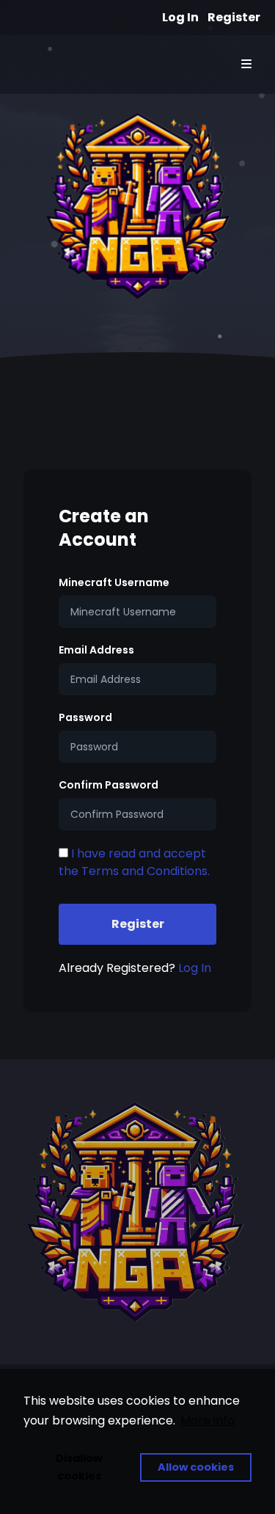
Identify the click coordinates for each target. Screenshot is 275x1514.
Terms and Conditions (144, 871)
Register (234, 17)
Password (85, 717)
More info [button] (207, 1420)
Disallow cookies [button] (79, 1467)
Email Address (96, 650)
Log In (180, 17)
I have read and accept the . (134, 862)
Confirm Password (108, 785)
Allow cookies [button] (196, 1467)
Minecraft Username (114, 582)
